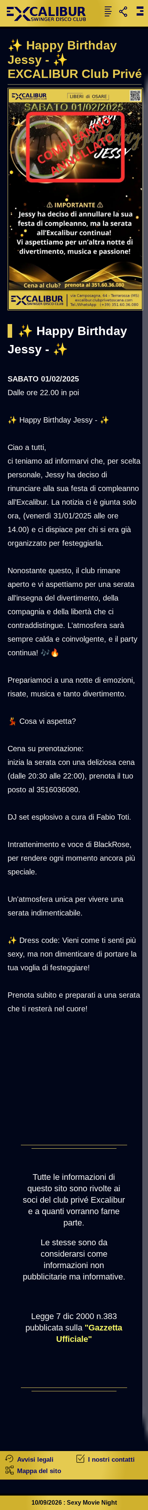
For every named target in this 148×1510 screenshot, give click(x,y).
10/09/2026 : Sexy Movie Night (74, 1502)
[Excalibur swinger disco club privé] (49, 24)
